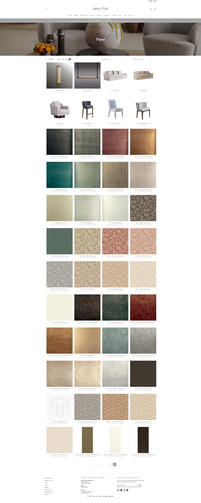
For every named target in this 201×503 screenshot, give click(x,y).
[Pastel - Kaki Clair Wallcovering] (87, 241)
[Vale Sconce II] (59, 75)
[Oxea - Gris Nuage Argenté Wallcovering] (143, 341)
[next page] (114, 464)
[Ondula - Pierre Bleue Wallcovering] (87, 407)
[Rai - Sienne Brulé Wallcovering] (115, 142)
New (125, 15)
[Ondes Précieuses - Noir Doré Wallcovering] (143, 440)
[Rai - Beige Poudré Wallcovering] (143, 175)
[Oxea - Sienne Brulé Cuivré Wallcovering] (143, 307)
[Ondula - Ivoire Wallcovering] (59, 440)
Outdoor (114, 15)
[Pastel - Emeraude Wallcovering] (59, 241)
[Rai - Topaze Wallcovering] (59, 175)
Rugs (120, 15)
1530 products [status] (104, 59)
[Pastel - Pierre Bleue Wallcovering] (59, 274)
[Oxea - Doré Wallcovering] (87, 341)
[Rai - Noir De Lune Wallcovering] (59, 142)
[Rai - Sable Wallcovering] (59, 208)
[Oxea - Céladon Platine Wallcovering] (115, 341)
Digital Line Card (48, 480)
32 (110, 464)
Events (46, 485)
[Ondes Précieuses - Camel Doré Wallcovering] (87, 440)
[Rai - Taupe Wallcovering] (87, 142)
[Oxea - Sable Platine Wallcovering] (87, 374)
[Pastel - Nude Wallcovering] (143, 241)
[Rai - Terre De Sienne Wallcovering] (143, 142)
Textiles (76, 15)
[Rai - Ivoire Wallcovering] (115, 208)
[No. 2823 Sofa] (143, 75)
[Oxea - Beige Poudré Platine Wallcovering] (59, 374)
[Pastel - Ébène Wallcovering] (143, 208)
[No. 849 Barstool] (87, 109)
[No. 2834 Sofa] (115, 75)
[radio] (63, 59)
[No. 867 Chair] (59, 109)
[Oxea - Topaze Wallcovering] (115, 307)
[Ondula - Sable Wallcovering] (143, 407)
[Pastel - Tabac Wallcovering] (87, 274)
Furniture (92, 15)
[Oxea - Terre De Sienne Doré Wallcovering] (59, 341)
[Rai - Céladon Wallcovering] (87, 175)
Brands (70, 15)
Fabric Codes (48, 489)
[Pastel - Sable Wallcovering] (143, 274)
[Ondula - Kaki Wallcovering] (59, 407)
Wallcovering (83, 15)
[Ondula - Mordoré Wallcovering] (115, 407)
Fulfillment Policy (49, 492)
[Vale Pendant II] (87, 75)
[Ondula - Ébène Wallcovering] (143, 374)
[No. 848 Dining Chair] (115, 109)
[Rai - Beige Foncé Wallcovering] (115, 175)
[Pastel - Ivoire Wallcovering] (59, 307)
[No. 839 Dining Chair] (143, 109)
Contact (46, 494)
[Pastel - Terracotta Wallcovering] (115, 241)
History (46, 483)
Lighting (99, 15)
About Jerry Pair (48, 478)
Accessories (106, 15)
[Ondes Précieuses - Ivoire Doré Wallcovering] (115, 440)
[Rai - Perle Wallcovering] (87, 208)
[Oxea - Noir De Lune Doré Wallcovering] (87, 307)
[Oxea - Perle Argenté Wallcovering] (115, 374)
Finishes (130, 15)
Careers (46, 487)
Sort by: (138, 59)
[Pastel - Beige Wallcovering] (115, 274)
